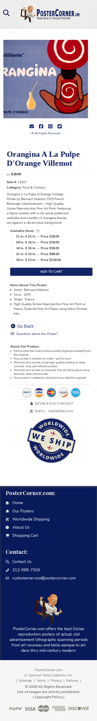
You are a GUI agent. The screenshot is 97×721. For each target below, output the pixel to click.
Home (17, 502)
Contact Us (22, 561)
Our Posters (23, 511)
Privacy (56, 680)
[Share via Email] (32, 126)
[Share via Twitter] (59, 126)
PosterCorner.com (48, 670)
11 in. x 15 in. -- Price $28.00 (37, 236)
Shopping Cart (25, 535)
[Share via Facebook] (41, 126)
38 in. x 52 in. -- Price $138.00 (38, 260)
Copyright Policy (48, 697)
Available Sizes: (24, 231)
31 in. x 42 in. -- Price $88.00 (37, 254)
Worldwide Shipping (30, 519)
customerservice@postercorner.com (44, 578)
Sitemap (25, 680)
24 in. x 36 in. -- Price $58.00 (37, 248)
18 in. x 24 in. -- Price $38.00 (37, 242)
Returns (72, 680)
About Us (21, 527)
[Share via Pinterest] (50, 126)
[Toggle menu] (6, 13)
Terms (41, 680)
